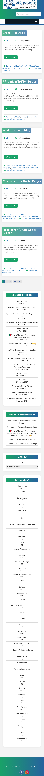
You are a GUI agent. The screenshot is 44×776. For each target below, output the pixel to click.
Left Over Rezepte (22, 625)
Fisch (22, 581)
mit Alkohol (22, 631)
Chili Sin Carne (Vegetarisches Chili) (22, 307)
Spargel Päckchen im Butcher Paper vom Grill (22, 315)
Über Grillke (22, 511)
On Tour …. (22, 504)
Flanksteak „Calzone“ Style (22, 386)
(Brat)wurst (10, 165)
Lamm (22, 612)
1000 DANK (22, 380)
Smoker (22, 688)
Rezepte (15, 68)
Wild (27, 168)
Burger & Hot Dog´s (13, 66)
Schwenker (12, 421)
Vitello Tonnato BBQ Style (22, 392)
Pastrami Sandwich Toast (27, 427)
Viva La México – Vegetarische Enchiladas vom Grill (23, 336)
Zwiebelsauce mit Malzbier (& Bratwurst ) (22, 322)
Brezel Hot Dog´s (14, 33)
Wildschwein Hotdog (16, 130)
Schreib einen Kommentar (16, 119)
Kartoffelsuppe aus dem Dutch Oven (22, 358)
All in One (22, 543)
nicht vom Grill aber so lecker (22, 650)
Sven (11, 440)
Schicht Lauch (22, 301)
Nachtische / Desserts (22, 644)
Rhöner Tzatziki (22, 329)
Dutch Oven (22, 568)
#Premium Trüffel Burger (19, 81)
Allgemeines (22, 486)
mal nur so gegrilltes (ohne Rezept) (22, 524)
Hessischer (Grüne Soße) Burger (19, 231)
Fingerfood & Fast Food (30, 66)
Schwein (5, 219)
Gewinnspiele (22, 498)
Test (36, 117)
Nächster (17, 281)
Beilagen (22, 555)
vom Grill (21, 68)
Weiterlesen (10, 57)
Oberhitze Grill (22, 656)
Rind (22, 675)
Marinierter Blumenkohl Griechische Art (22, 399)
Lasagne (22, 618)
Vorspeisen (22, 726)
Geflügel (24, 117)
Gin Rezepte (22, 593)
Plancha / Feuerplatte (23, 216)
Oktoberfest (6, 68)
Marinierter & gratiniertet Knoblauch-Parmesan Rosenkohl (22, 366)
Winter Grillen (34, 168)
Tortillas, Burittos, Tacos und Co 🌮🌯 (22, 344)
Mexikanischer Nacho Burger (22, 181)
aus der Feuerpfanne (22, 549)
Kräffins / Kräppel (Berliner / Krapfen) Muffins (22, 351)
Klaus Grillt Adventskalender (22, 606)
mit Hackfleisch (22, 637)
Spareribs (22, 694)
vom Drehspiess (22, 713)
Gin (22, 518)
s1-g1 (8, 41)
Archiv (22, 463)
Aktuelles (22, 492)
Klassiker (22, 599)
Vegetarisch (22, 707)
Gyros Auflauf (22, 373)
